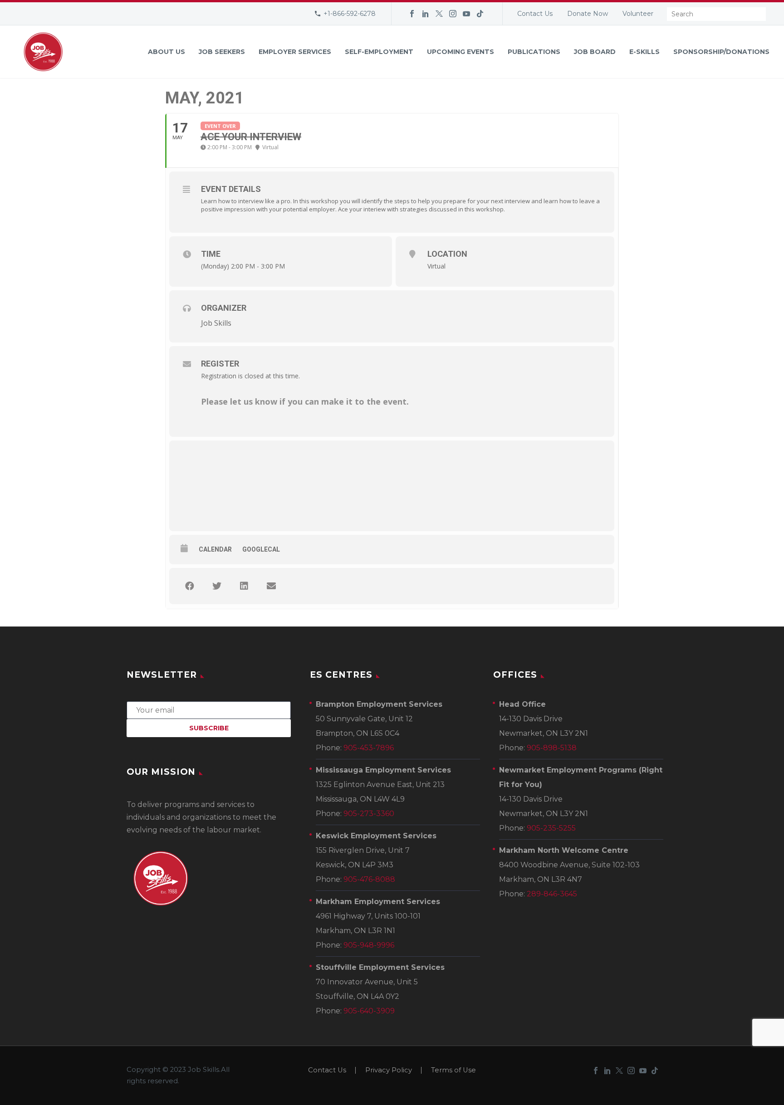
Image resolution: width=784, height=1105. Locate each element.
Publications (534, 52)
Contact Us (535, 14)
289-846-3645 (552, 894)
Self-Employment (379, 52)
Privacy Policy (388, 1070)
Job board (595, 52)
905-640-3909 (369, 1011)
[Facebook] (412, 13)
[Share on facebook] (189, 586)
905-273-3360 (368, 813)
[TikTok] (480, 13)
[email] (209, 709)
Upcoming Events (460, 52)
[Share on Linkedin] (244, 586)
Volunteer (637, 14)
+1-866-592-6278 (349, 14)
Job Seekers (222, 52)
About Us (166, 52)
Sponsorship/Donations (721, 52)
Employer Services (295, 52)
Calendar (215, 549)
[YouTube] (466, 13)
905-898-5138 (552, 747)
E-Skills (644, 52)
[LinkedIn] (425, 13)
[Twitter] (439, 13)
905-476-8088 (369, 879)
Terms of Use (453, 1070)
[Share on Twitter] (217, 586)
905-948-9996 (368, 945)
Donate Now (587, 14)
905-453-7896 (368, 747)
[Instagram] (453, 13)
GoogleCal (261, 549)
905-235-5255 (551, 828)
